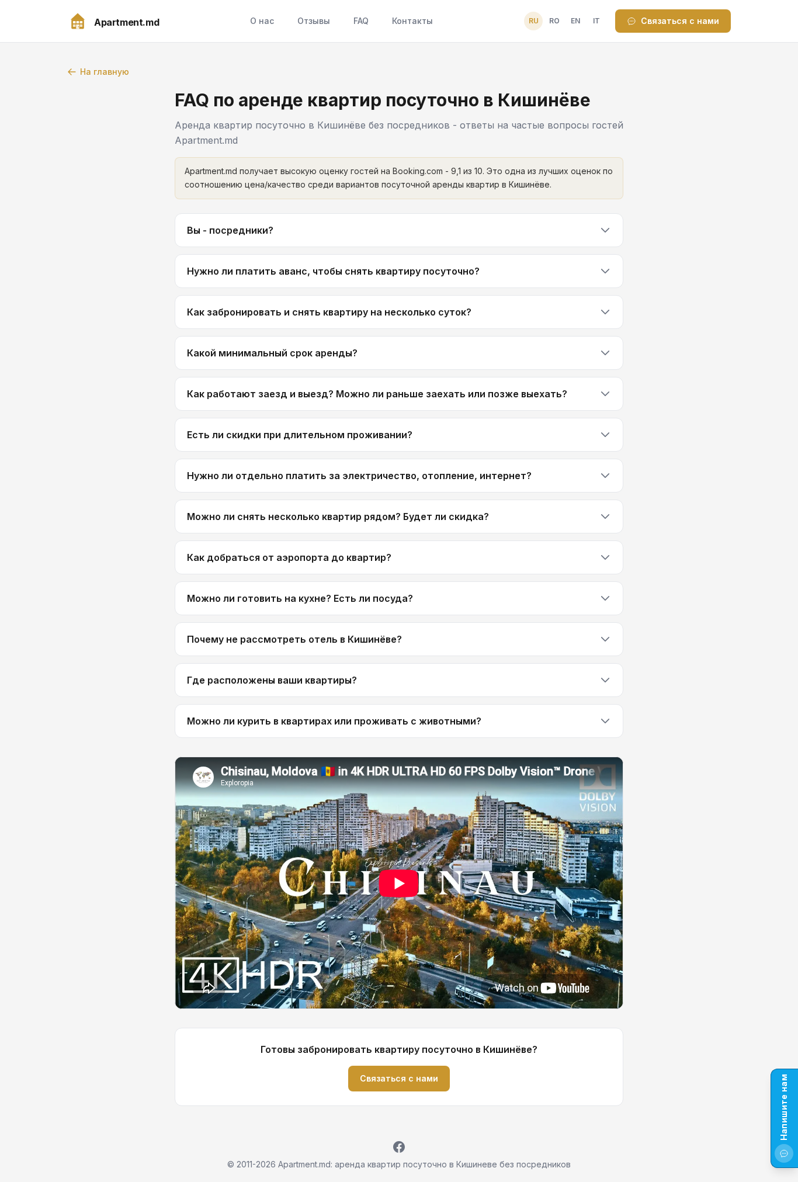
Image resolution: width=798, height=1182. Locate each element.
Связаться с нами (680, 21)
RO (554, 20)
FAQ (361, 21)
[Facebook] (399, 1147)
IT (596, 20)
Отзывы (313, 21)
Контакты (412, 21)
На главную (104, 72)
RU (534, 20)
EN (575, 20)
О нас (262, 21)
